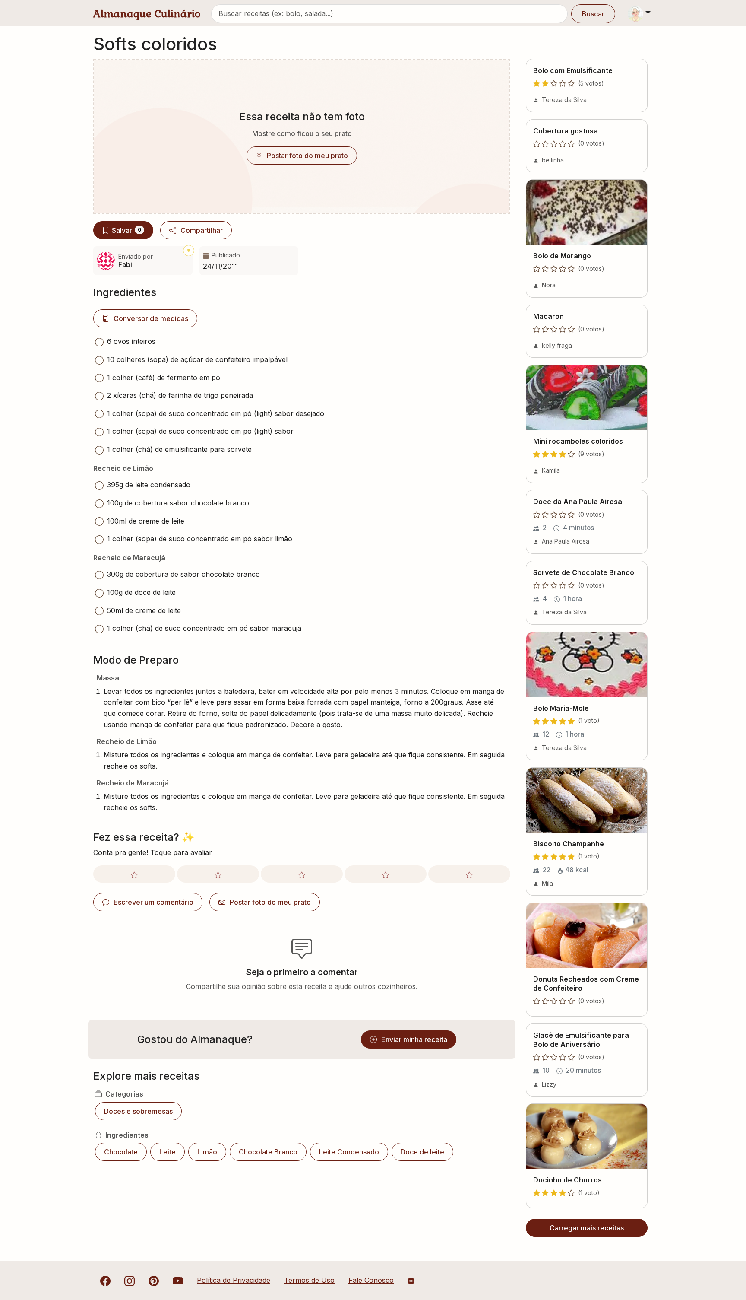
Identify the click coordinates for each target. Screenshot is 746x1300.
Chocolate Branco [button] (268, 1151)
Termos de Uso (309, 1280)
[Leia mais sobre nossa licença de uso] (411, 1281)
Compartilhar (201, 230)
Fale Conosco (371, 1280)
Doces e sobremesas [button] (138, 1111)
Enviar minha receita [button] (414, 1039)
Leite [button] (167, 1151)
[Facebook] (105, 1280)
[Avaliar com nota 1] (134, 874)
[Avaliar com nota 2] (218, 874)
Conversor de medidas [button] (151, 318)
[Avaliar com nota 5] (469, 874)
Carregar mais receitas (587, 1228)
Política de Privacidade (233, 1280)
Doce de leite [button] (422, 1151)
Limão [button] (207, 1151)
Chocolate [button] (121, 1151)
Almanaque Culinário (147, 13)
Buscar (593, 14)
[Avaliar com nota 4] (386, 874)
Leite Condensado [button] (349, 1151)
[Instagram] (129, 1280)
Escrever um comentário (153, 902)
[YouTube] (178, 1280)
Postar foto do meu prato (307, 155)
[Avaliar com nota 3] (302, 874)
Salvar (126, 230)
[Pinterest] (154, 1280)
